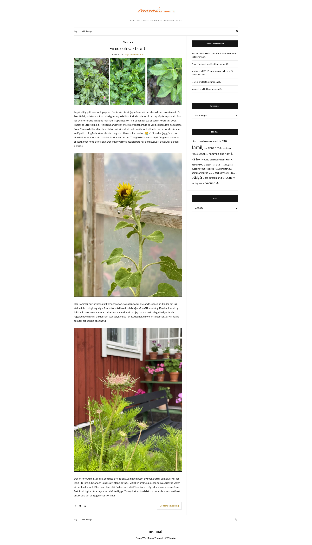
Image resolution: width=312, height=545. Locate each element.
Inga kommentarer (134, 54)
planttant (222, 164)
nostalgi (196, 164)
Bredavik (217, 141)
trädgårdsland (213, 177)
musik (228, 159)
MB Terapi (87, 31)
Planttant (128, 42)
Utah (224, 178)
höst (227, 153)
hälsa (221, 153)
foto (216, 148)
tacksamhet (221, 172)
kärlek (196, 159)
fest (205, 148)
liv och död (212, 159)
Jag (75, 31)
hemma (213, 153)
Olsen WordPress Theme (149, 538)
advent (195, 141)
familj (198, 147)
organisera (210, 165)
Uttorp (231, 177)
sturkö (204, 172)
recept (201, 168)
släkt (230, 169)
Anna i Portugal (199, 64)
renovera (210, 168)
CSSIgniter (170, 538)
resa (217, 169)
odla (203, 164)
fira (210, 148)
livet (203, 159)
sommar (196, 172)
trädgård (198, 177)
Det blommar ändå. (219, 64)
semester (223, 169)
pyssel (195, 168)
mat (221, 159)
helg (206, 154)
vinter (202, 183)
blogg (200, 141)
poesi (230, 165)
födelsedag (198, 153)
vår (217, 183)
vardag (195, 183)
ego (224, 141)
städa (211, 172)
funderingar (225, 148)
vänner (210, 183)
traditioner (232, 173)
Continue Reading (169, 505)
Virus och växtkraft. (128, 48)
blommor (208, 141)
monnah (156, 531)
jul (232, 153)
